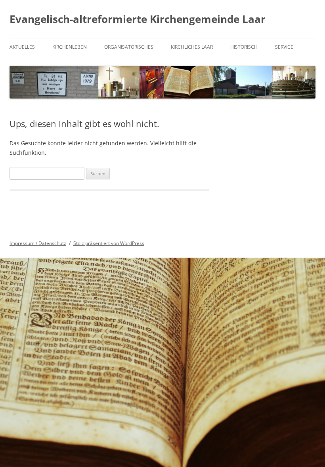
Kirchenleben (69, 47)
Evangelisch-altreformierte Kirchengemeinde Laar (138, 19)
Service (284, 47)
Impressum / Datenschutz (38, 243)
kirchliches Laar (192, 47)
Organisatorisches (128, 47)
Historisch (244, 47)
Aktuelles (22, 47)
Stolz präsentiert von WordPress (108, 243)
